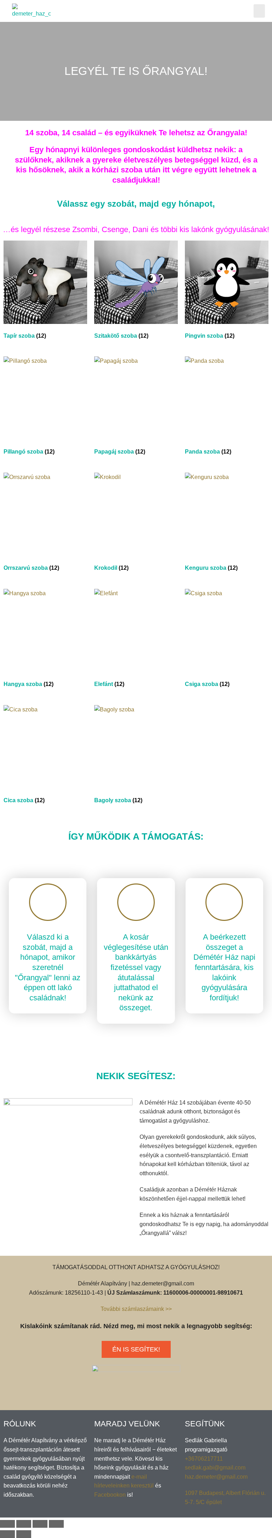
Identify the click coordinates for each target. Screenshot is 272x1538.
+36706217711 (204, 1459)
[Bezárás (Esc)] (7, 1524)
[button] (259, 11)
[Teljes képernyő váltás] (40, 1524)
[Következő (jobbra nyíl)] (23, 1534)
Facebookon (110, 1495)
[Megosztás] (23, 1524)
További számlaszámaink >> (136, 1309)
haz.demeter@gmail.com (216, 1477)
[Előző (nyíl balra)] (7, 1534)
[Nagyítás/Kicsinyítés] (56, 1524)
